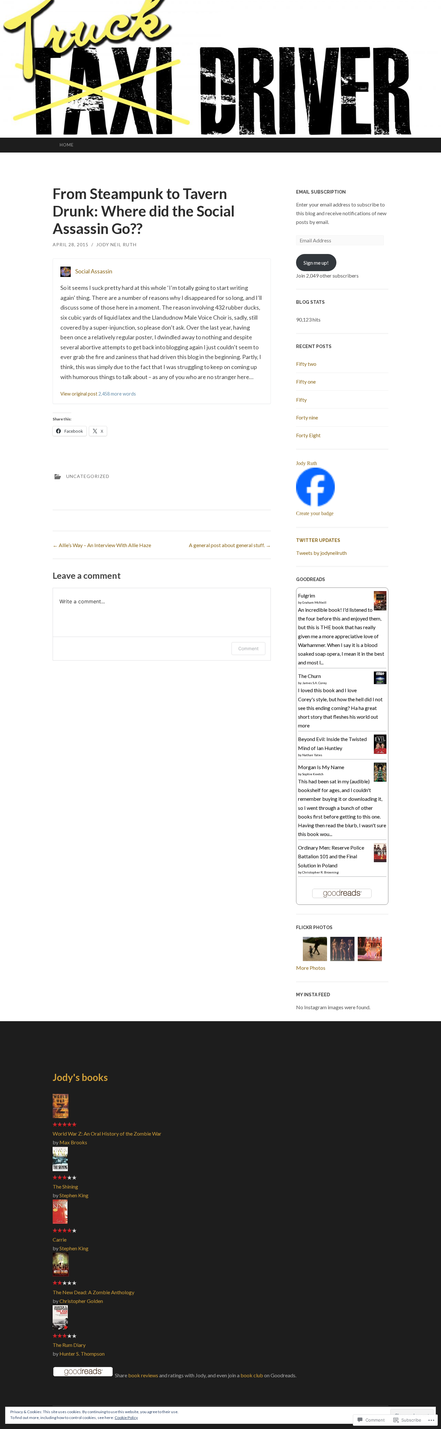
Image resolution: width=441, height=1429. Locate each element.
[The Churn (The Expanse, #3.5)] (380, 682)
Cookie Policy (126, 1417)
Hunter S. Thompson (82, 1353)
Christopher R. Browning (320, 872)
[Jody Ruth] (315, 504)
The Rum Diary (69, 1345)
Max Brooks (73, 1142)
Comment (248, 648)
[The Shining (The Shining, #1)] (60, 1169)
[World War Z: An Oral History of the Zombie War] (60, 1116)
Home (67, 144)
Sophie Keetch (312, 774)
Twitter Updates (318, 540)
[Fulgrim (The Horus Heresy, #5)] (380, 610)
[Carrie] (60, 1222)
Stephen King (73, 1195)
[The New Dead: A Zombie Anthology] (61, 1274)
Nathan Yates (312, 755)
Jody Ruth (306, 463)
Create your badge (314, 513)
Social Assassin (93, 271)
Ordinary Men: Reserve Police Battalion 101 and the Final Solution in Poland (331, 856)
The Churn (309, 676)
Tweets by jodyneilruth (321, 553)
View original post (78, 394)
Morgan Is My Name (321, 767)
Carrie (60, 1239)
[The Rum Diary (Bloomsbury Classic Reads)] (60, 1327)
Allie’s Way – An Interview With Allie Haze (102, 545)
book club (252, 1375)
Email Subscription (321, 192)
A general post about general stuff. (230, 545)
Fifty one (306, 381)
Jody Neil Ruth (116, 244)
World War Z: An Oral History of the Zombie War (107, 1133)
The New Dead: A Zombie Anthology (93, 1292)
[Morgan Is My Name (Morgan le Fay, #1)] (380, 780)
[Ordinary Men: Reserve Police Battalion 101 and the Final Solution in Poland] (380, 860)
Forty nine (307, 417)
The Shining (65, 1186)
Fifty (301, 400)
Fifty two (306, 364)
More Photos (310, 968)
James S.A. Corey (314, 683)
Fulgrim (306, 595)
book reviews (143, 1375)
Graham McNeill (314, 602)
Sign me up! (316, 262)
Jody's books (80, 1077)
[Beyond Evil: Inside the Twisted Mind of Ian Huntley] (380, 752)
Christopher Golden (81, 1301)
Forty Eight (308, 435)
